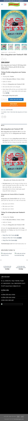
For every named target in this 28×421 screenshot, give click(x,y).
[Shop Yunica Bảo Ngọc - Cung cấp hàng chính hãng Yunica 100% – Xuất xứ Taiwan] (14, 4)
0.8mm (4, 112)
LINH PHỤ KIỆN (11, 52)
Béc (14, 112)
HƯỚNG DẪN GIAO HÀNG (8, 297)
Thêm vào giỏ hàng (16, 99)
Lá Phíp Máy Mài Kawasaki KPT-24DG (21, 267)
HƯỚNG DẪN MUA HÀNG (8, 294)
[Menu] (2, 4)
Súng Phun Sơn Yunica (11, 235)
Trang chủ (4, 52)
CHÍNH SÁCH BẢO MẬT (7, 300)
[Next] (24, 26)
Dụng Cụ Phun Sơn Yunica (12, 237)
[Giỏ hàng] (25, 4)
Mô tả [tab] (2, 125)
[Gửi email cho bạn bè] (5, 117)
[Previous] (3, 26)
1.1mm (8, 112)
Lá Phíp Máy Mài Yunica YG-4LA (7, 267)
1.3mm (11, 112)
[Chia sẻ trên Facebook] (2, 117)
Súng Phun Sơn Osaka (10, 240)
